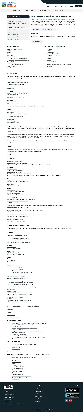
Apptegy (44, 410)
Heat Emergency (11, 61)
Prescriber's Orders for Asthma (15, 161)
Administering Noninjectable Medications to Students (25, 357)
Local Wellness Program (18, 366)
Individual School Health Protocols (16, 27)
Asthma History (11, 160)
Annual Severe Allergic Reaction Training (17, 93)
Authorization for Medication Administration (18, 164)
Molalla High (37, 401)
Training (14, 338)
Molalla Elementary (38, 391)
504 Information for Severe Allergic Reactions (18, 242)
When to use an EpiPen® (13, 101)
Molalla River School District (20, 10)
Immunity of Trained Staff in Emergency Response (24, 328)
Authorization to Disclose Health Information (18, 207)
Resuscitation (15, 373)
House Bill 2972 (16, 349)
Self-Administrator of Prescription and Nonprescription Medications (28, 337)
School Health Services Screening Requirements (24, 344)
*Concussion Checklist (12, 57)
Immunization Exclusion (13, 317)
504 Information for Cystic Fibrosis (15, 254)
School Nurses (10, 351)
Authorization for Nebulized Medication (17, 163)
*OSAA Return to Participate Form (18, 58)
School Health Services (46, 10)
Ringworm (49, 58)
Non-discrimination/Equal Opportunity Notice (14, 404)
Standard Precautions (17, 374)
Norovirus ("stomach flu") (53, 55)
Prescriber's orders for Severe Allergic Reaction (19, 173)
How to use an (13, 103)
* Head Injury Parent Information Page (19, 60)
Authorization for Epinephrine (14, 172)
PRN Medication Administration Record (16, 221)
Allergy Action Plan (11, 180)
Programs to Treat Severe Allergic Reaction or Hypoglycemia (27, 331)
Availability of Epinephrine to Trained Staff (22, 325)
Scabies (49, 60)
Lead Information (12, 32)
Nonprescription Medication (19, 369)
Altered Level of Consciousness (14, 49)
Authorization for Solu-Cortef (14, 185)
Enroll (72, 1)
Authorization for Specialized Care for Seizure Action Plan (21, 199)
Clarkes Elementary (38, 388)
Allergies (49, 49)
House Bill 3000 (16, 347)
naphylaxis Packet (12, 169)
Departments (34, 10)
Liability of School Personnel (19, 329)
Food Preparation (16, 362)
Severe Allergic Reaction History (15, 170)
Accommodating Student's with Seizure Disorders (19, 292)
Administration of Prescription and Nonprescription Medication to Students (30, 323)
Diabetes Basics (11, 119)
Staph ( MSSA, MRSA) (53, 61)
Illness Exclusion (11, 67)
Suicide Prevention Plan (14, 37)
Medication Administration (14, 19)
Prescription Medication (18, 371)
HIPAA (14, 363)
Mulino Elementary (38, 396)
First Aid (14, 360)
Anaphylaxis (10, 100)
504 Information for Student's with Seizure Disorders (20, 294)
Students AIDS (15, 379)
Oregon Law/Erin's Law (13, 34)
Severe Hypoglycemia (12, 121)
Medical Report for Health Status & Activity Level (19, 300)
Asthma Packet (10, 158)
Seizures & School (11, 291)
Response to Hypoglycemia (19, 334)
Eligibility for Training (17, 326)
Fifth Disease (50, 52)
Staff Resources (59, 10)
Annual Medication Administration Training (17, 82)
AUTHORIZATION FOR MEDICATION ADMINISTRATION (21, 175)
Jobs (76, 1)
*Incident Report (11, 66)
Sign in (78, 6)
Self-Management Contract (13, 193)
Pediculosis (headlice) (17, 368)
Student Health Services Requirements (21, 376)
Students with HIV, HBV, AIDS (19, 377)
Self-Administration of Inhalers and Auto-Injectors (24, 335)
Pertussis (49, 57)
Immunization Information (14, 21)
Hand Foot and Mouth (52, 53)
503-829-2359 (7, 399)
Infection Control (16, 365)
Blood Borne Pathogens (18, 359)
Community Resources (13, 39)
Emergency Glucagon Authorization (16, 191)
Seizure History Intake (12, 202)
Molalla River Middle (39, 398)
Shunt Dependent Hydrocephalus (15, 64)
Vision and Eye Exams (17, 346)
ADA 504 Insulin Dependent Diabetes (16, 278)
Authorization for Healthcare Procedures (17, 211)
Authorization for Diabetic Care (14, 190)
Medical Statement (11, 298)
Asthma (49, 50)
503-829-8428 (7, 401)
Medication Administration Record (15, 219)
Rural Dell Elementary (39, 393)
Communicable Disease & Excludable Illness (17, 24)
